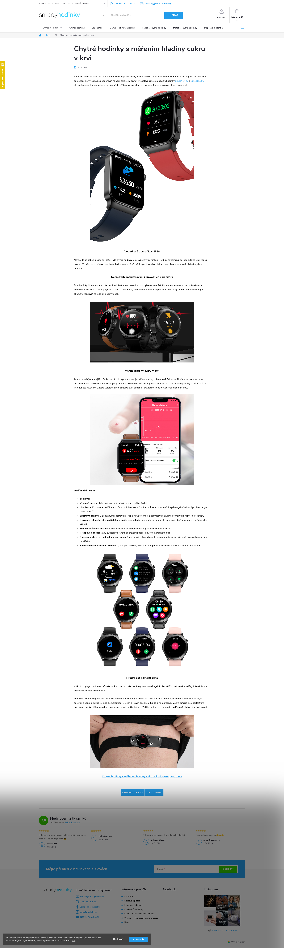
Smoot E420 (181, 81)
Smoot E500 (197, 81)
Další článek (154, 792)
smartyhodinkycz (88, 912)
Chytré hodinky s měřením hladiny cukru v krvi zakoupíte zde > (142, 776)
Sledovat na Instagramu (224, 930)
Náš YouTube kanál (89, 917)
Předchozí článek (132, 792)
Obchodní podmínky (133, 909)
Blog (126, 922)
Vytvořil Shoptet (238, 942)
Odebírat (228, 869)
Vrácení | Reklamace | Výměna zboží (141, 918)
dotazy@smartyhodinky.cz (92, 896)
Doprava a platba (58, 3)
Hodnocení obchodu (79, 3)
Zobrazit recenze (72, 822)
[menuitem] (52, 27)
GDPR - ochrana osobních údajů (139, 913)
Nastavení (118, 939)
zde (74, 940)
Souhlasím (140, 939)
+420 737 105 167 (88, 901)
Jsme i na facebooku (90, 906)
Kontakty (42, 3)
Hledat (173, 15)
